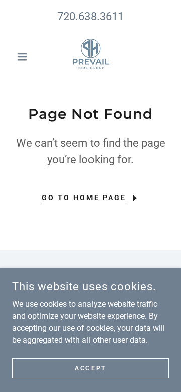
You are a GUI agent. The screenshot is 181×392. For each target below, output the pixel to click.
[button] (24, 57)
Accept (90, 367)
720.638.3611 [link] (90, 16)
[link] (90, 57)
